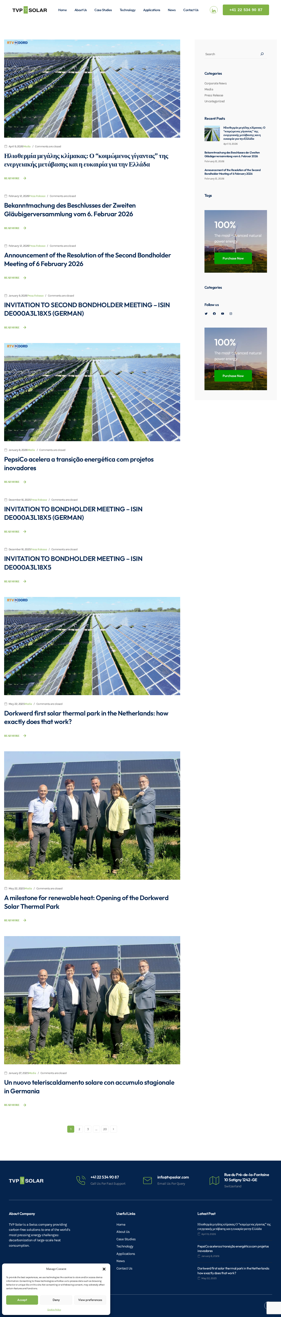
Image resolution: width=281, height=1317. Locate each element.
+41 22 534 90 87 (105, 1177)
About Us (80, 10)
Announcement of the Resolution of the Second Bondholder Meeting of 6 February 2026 (232, 172)
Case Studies (103, 10)
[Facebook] (214, 313)
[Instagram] (230, 313)
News (171, 10)
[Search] (262, 53)
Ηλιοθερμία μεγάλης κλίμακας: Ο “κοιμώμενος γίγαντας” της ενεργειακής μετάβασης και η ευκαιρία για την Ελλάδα (86, 159)
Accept (22, 1300)
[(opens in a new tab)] (92, 89)
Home (62, 10)
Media (27, 146)
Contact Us (190, 10)
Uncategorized (214, 101)
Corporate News (215, 83)
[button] (104, 1269)
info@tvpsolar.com (173, 1177)
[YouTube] (222, 313)
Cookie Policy (54, 1309)
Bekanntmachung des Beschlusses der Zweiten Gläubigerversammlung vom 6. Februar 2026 (70, 209)
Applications (151, 10)
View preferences (90, 1300)
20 (105, 1129)
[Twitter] (206, 313)
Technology (127, 10)
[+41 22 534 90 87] (81, 1181)
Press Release (37, 196)
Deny (56, 1300)
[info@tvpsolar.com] (147, 1181)
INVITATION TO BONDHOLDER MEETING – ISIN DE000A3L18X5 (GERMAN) (73, 513)
